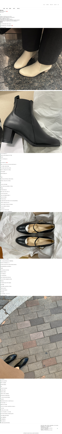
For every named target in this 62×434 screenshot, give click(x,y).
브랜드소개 (51, 4)
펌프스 (10, 11)
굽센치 (14, 8)
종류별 (10, 8)
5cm (14, 12)
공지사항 (55, 4)
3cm (14, 11)
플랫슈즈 (10, 13)
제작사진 (18, 8)
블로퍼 (10, 14)
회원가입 (47, 4)
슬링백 (10, 17)
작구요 (5, 3)
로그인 (44, 4)
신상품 (4, 8)
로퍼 (10, 16)
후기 (58, 4)
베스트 (7, 8)
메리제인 (10, 12)
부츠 (10, 18)
